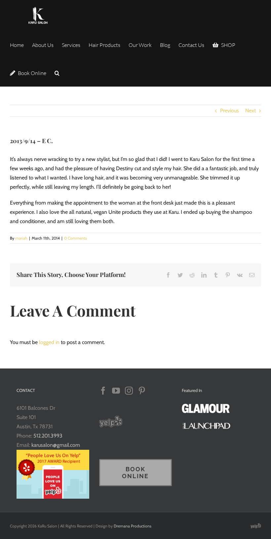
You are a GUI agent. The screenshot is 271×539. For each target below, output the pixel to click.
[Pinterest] (142, 391)
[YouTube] (116, 391)
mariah (21, 238)
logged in (49, 342)
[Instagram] (129, 391)
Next (250, 110)
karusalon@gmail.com (55, 445)
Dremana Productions (132, 525)
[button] (57, 72)
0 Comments (75, 238)
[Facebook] (103, 391)
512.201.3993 (47, 436)
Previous (229, 110)
